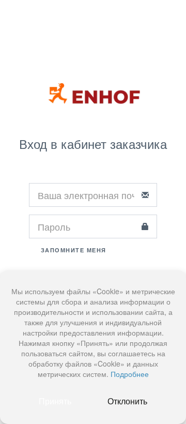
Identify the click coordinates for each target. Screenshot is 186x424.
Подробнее (130, 374)
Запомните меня (72, 250)
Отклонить (127, 401)
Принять (55, 401)
